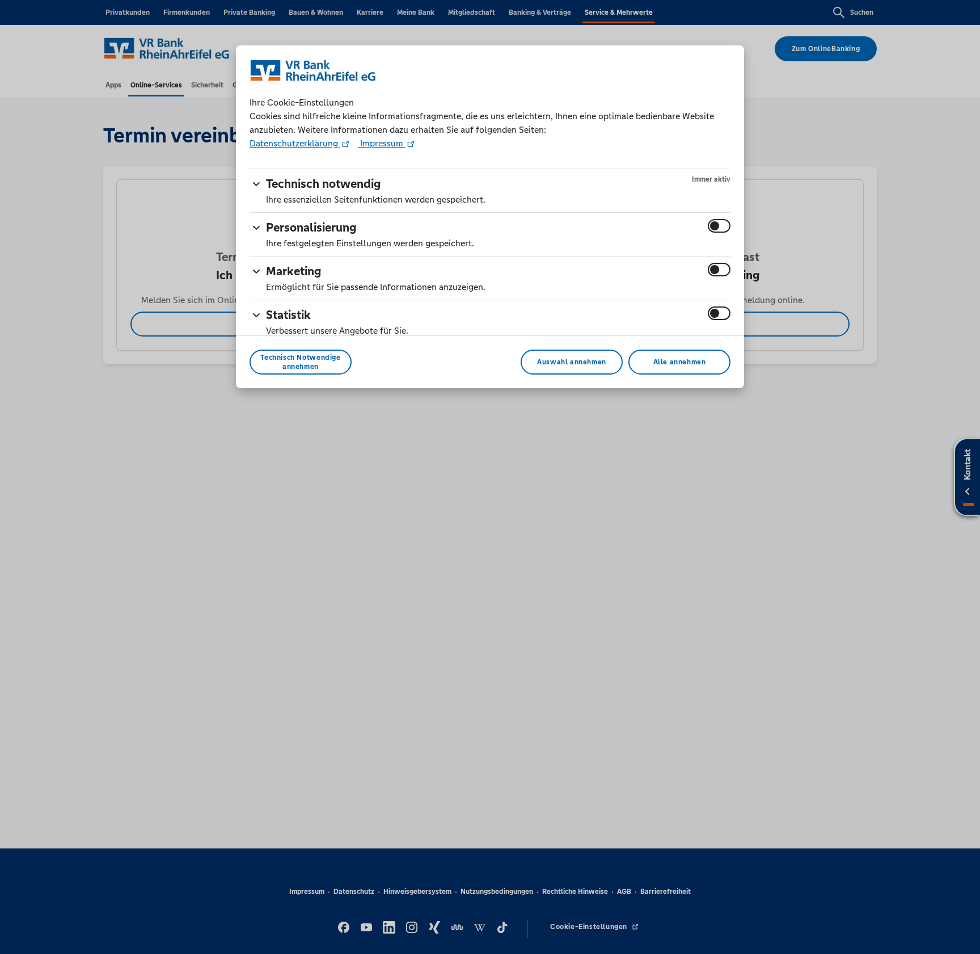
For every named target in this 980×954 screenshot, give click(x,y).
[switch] (719, 226)
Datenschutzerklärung (295, 143)
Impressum (381, 143)
